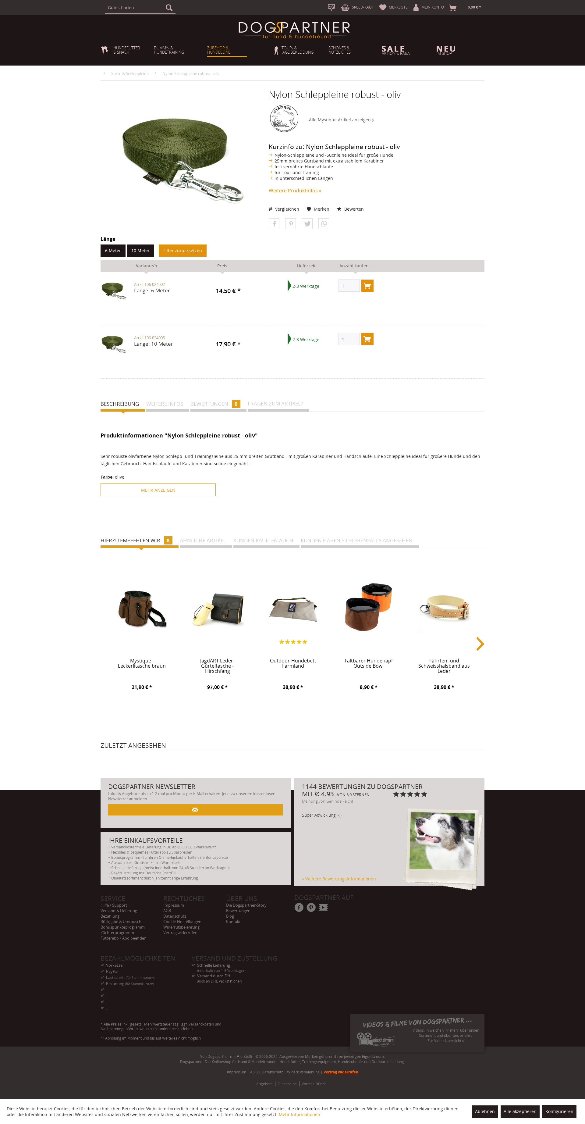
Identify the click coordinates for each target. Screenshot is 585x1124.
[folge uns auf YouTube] (323, 908)
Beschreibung (120, 403)
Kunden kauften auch (263, 540)
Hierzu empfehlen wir (135, 540)
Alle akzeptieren (520, 1111)
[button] (274, 224)
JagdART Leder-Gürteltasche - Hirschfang (217, 665)
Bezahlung (110, 916)
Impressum (173, 905)
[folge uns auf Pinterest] (311, 908)
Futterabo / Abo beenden (124, 938)
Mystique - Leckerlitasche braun (142, 663)
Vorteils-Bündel (315, 1084)
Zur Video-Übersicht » (445, 1040)
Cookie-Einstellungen (182, 921)
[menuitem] (140, 8)
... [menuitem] (107, 989)
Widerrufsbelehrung (181, 927)
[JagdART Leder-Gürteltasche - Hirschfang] (217, 607)
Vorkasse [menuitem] (114, 965)
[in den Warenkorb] (367, 286)
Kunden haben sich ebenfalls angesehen (357, 540)
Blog (230, 916)
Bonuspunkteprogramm (123, 927)
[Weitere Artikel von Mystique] (284, 118)
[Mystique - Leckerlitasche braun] (141, 607)
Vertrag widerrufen (180, 932)
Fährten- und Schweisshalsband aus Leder (444, 665)
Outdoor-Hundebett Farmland (293, 663)
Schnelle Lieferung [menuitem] (221, 965)
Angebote (264, 1084)
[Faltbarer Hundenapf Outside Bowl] (368, 607)
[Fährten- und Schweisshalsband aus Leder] (444, 607)
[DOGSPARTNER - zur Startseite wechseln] (294, 30)
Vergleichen (286, 209)
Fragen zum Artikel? (275, 403)
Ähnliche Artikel (203, 540)
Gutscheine (287, 1084)
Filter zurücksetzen (182, 250)
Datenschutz (174, 916)
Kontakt (233, 921)
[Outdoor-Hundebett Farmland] (293, 607)
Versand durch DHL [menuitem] (219, 976)
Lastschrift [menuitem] (130, 977)
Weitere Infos (164, 403)
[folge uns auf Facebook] (299, 908)
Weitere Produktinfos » (295, 190)
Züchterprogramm (117, 932)
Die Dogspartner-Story (246, 905)
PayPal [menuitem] (112, 971)
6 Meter (113, 250)
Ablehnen (485, 1111)
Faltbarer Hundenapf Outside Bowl (369, 663)
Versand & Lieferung (119, 910)
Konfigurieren (559, 1111)
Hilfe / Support (114, 905)
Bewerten (353, 209)
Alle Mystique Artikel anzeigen (340, 120)
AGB (167, 910)
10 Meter (140, 250)
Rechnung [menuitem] (130, 983)
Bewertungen (214, 403)
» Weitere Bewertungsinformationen (339, 879)
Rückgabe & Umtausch (121, 921)
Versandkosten (201, 1024)
